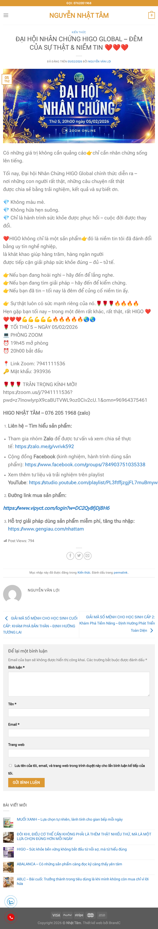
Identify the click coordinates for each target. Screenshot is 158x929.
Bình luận (16, 667)
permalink (121, 572)
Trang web (16, 745)
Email (14, 724)
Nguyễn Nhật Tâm (79, 15)
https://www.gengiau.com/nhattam (46, 529)
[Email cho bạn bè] (88, 556)
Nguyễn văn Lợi (99, 61)
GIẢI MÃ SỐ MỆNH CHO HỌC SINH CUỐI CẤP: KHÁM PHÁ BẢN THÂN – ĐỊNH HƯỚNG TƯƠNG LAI (40, 625)
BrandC (114, 923)
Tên (12, 704)
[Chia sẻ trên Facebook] (70, 556)
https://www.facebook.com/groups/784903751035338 (85, 464)
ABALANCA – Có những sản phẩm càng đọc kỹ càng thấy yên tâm (69, 864)
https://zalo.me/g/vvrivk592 (44, 446)
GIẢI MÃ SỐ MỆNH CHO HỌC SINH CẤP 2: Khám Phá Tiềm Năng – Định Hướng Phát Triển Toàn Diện (117, 624)
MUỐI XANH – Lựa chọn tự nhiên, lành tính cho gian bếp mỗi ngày (70, 819)
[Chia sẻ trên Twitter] (79, 556)
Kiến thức (79, 32)
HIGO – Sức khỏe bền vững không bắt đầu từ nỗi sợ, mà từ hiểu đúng (72, 849)
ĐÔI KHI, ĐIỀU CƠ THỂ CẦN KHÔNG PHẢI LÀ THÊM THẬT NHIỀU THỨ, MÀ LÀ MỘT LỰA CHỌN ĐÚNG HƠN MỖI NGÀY (84, 836)
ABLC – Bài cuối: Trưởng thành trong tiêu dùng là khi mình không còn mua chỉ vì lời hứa (83, 881)
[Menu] (6, 15)
